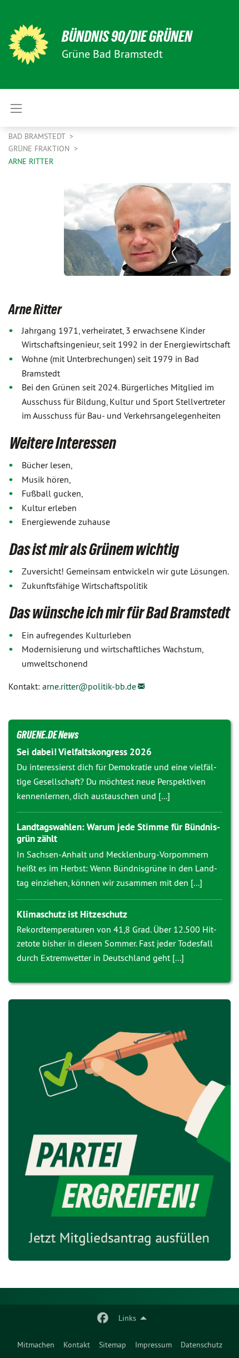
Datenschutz (201, 1345)
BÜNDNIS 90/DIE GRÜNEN (127, 36)
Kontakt (76, 1345)
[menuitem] (35, 1344)
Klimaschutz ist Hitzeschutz (72, 914)
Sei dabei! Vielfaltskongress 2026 (84, 752)
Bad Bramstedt (37, 136)
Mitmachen (35, 1345)
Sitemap (112, 1345)
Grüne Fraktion (40, 148)
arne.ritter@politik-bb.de (89, 686)
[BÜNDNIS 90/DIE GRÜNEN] (28, 44)
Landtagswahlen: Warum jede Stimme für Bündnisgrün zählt (118, 833)
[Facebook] (103, 1318)
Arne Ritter (30, 161)
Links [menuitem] (127, 1318)
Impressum (153, 1345)
